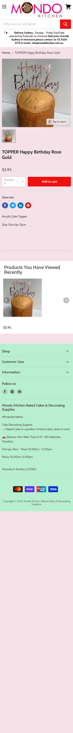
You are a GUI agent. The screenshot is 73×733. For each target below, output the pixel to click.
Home (6, 53)
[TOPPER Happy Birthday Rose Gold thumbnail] (8, 136)
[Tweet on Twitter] (13, 205)
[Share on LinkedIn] (20, 205)
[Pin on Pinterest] (28, 205)
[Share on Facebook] (5, 205)
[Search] (65, 24)
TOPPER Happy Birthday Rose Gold (18, 323)
